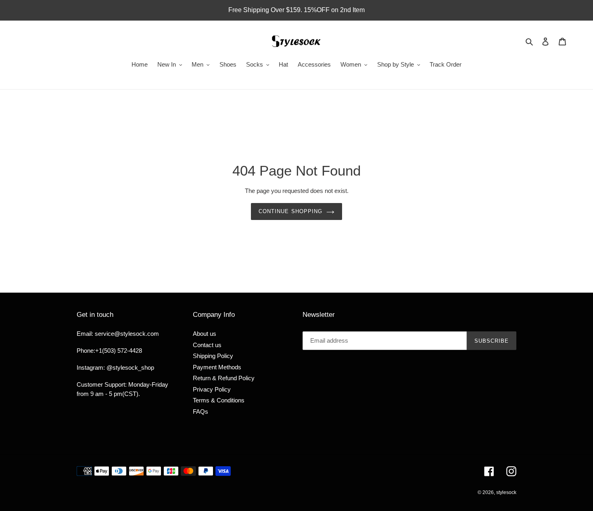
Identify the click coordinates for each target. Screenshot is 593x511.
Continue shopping (290, 211)
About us (204, 333)
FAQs (200, 411)
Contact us (207, 344)
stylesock (506, 492)
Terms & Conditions (218, 400)
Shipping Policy (213, 355)
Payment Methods (217, 367)
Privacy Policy (212, 389)
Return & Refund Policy (224, 378)
